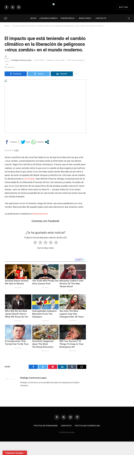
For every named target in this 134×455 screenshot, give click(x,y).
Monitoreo (85, 18)
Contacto (101, 18)
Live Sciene (29, 178)
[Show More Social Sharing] (76, 73)
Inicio (33, 18)
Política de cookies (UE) (87, 426)
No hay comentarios (77, 60)
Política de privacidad (46, 426)
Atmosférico (67, 18)
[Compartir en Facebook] (11, 142)
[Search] (128, 18)
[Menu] (5, 18)
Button (123, 7)
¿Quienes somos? (48, 18)
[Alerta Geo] (67, 7)
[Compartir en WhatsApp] (37, 142)
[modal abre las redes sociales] (47, 142)
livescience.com (40, 213)
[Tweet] (25, 142)
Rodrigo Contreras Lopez (22, 60)
